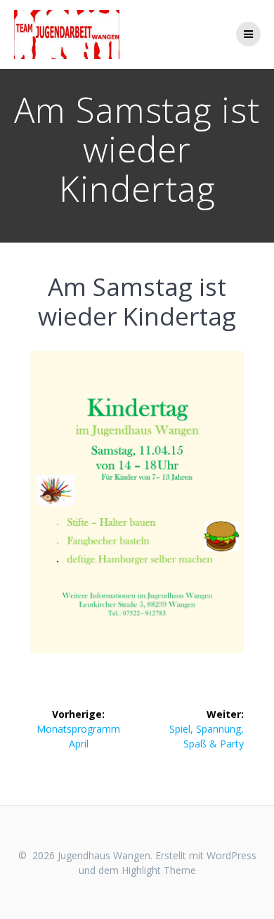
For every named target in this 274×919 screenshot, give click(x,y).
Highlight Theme (159, 870)
